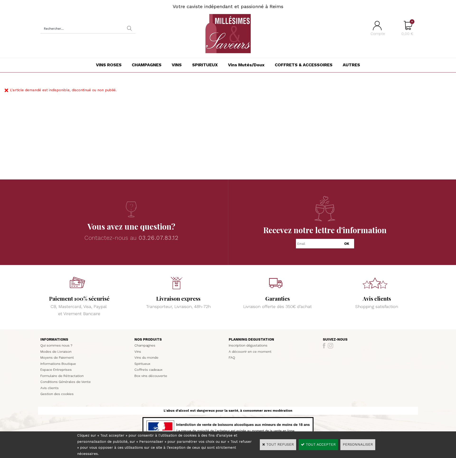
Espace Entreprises (56, 369)
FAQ (232, 357)
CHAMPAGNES (147, 64)
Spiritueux (142, 364)
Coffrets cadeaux (148, 369)
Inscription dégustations (248, 345)
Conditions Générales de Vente (65, 382)
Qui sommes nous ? (56, 345)
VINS (177, 64)
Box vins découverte (150, 376)
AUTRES (351, 64)
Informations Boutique (58, 364)
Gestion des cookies (57, 394)
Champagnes (144, 345)
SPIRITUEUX (205, 64)
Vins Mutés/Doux (246, 64)
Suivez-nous (335, 339)
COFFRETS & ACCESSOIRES (303, 64)
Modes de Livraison (55, 351)
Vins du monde (146, 357)
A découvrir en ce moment (250, 351)
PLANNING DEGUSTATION (251, 339)
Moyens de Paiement (57, 357)
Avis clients (49, 388)
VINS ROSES (109, 64)
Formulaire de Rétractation (62, 376)
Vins (137, 351)
